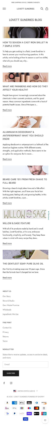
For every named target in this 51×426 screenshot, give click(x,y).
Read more (7, 66)
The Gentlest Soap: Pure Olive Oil (23, 263)
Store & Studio (8, 300)
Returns (6, 336)
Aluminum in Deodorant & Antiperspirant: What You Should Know (23, 135)
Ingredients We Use (10, 314)
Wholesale (7, 309)
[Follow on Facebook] (4, 383)
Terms (5, 341)
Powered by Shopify (36, 397)
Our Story (6, 296)
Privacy (6, 332)
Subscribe (11, 373)
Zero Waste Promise (11, 305)
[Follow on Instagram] (11, 383)
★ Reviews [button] (48, 215)
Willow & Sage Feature (16, 223)
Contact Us (7, 327)
